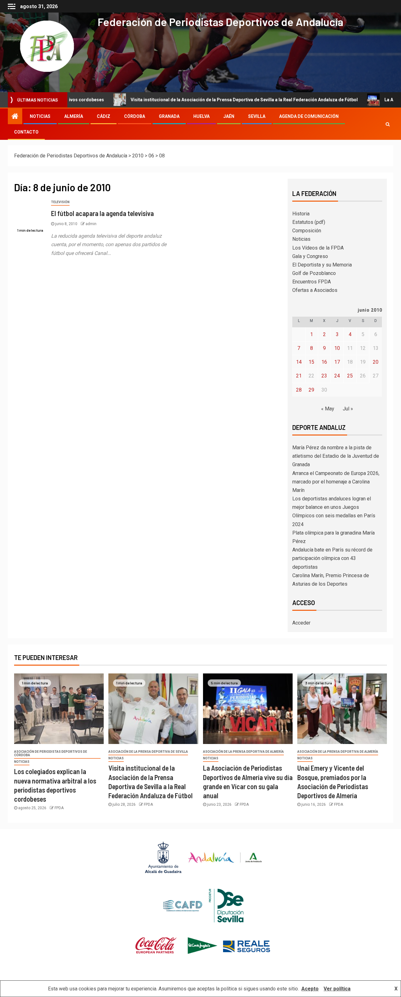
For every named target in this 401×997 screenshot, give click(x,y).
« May (327, 409)
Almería (73, 116)
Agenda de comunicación (309, 116)
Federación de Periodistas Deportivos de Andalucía (220, 21)
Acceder (301, 623)
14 (299, 362)
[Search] (388, 124)
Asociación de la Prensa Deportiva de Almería (243, 751)
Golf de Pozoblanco (314, 273)
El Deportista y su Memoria (322, 265)
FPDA (59, 808)
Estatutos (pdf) (308, 222)
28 (299, 390)
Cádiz (103, 116)
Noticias (301, 239)
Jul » (348, 409)
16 (324, 362)
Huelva (201, 116)
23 (324, 376)
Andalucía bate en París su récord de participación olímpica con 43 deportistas (332, 558)
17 (337, 362)
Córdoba (134, 116)
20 (375, 362)
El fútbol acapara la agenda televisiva (102, 213)
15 (311, 362)
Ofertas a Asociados (314, 290)
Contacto (26, 132)
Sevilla (256, 116)
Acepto (310, 989)
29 (311, 390)
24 (337, 376)
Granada (169, 116)
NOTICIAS (40, 116)
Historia (301, 214)
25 (350, 376)
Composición (306, 231)
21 (299, 376)
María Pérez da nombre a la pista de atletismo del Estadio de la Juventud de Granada (335, 456)
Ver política (337, 989)
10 (337, 348)
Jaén (228, 116)
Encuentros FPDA (311, 282)
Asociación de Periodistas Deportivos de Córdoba (50, 753)
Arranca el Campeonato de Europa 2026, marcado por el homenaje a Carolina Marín (335, 481)
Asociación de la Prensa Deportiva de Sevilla (148, 751)
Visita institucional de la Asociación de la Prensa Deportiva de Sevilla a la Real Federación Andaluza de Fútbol (209, 99)
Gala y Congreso (310, 256)
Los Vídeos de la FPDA (318, 248)
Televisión (60, 202)
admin (91, 224)
